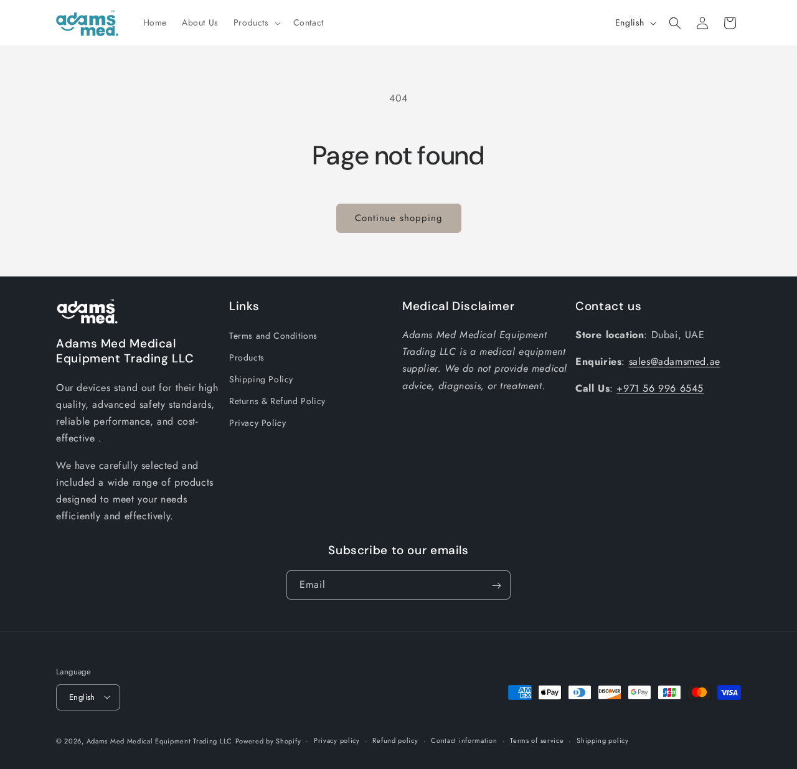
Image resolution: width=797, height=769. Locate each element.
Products (247, 357)
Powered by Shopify (268, 740)
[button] (256, 22)
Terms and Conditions (273, 335)
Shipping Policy (261, 378)
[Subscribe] (496, 585)
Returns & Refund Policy (277, 401)
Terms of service (537, 740)
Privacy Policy (257, 423)
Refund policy (395, 740)
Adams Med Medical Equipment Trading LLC (159, 740)
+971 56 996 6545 (660, 388)
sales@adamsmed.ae (674, 361)
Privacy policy (337, 740)
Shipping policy (603, 740)
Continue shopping (399, 218)
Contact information (464, 740)
